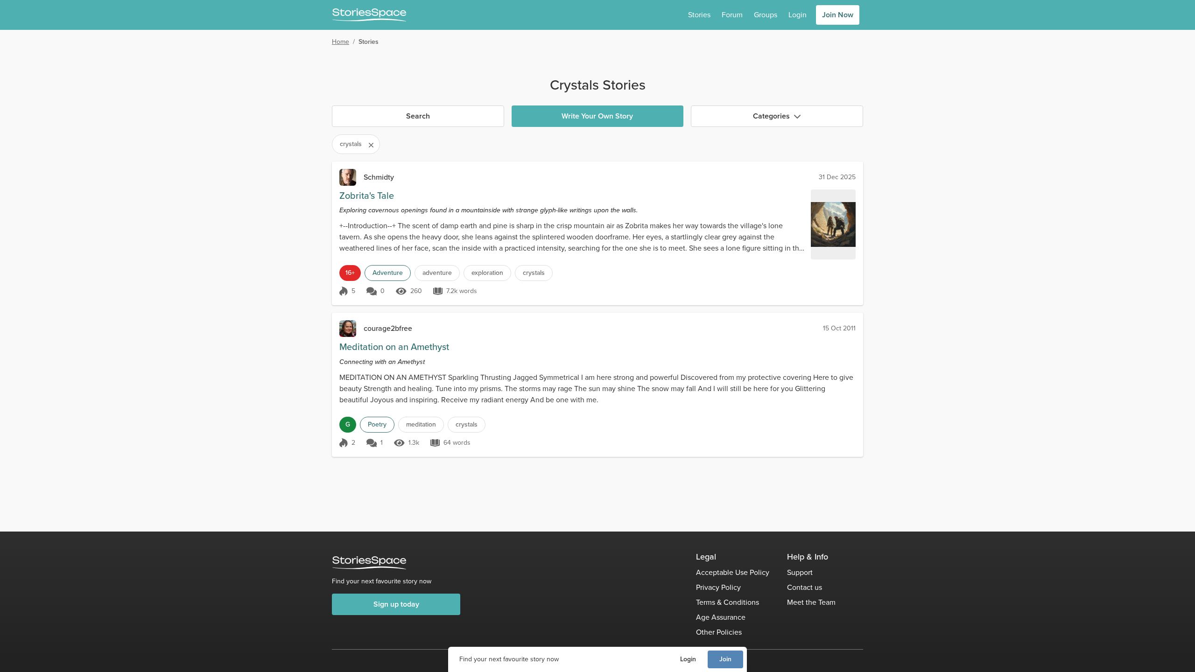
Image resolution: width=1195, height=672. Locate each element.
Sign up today (396, 604)
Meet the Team (811, 602)
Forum (732, 14)
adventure (437, 273)
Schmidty (379, 177)
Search (418, 116)
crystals (534, 273)
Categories (771, 116)
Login (688, 659)
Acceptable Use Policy (732, 572)
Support (800, 572)
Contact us (804, 587)
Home (340, 42)
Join (725, 659)
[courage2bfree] (347, 328)
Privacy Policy (718, 587)
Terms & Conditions (727, 602)
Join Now (837, 14)
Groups (765, 14)
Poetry (377, 424)
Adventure (388, 273)
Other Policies (719, 632)
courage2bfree (388, 328)
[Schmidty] (347, 177)
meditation (421, 424)
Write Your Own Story (597, 116)
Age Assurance (720, 617)
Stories (699, 14)
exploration (487, 273)
